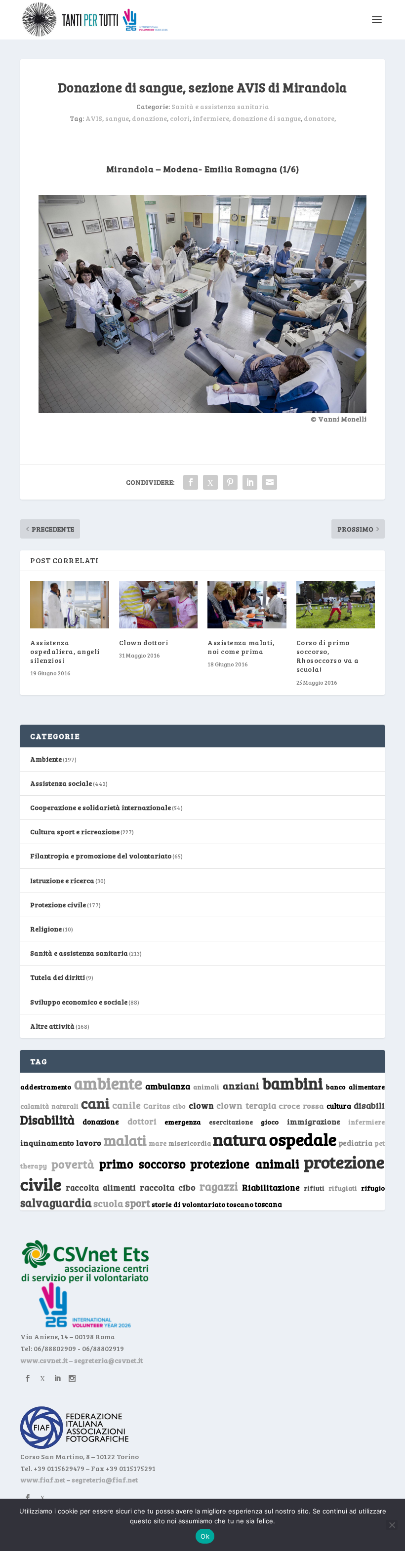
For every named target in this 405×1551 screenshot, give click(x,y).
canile (126, 1105)
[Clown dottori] (158, 604)
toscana (268, 1204)
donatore (319, 118)
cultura (338, 1106)
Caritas (156, 1106)
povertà (72, 1163)
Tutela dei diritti (57, 977)
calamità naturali (49, 1106)
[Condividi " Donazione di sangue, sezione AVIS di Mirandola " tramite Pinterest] (230, 482)
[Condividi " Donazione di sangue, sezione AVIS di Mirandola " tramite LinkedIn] (250, 482)
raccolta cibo (168, 1187)
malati (125, 1140)
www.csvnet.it (44, 1360)
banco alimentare (355, 1086)
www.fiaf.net (42, 1479)
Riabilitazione (271, 1187)
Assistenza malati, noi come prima (240, 647)
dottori (142, 1121)
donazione (149, 118)
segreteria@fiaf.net (105, 1479)
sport (137, 1203)
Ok (205, 1536)
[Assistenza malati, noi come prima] (246, 604)
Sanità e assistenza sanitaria (220, 106)
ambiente (108, 1083)
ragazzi (219, 1186)
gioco (270, 1121)
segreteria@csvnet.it (108, 1360)
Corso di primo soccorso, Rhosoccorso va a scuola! (327, 656)
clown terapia (246, 1105)
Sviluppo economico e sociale (78, 1002)
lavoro (88, 1142)
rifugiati (342, 1188)
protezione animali (244, 1164)
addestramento (45, 1086)
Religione (46, 928)
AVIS (93, 118)
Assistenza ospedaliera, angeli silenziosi (65, 651)
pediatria (355, 1143)
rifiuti (314, 1188)
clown (201, 1105)
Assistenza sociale (61, 783)
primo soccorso (142, 1164)
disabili (369, 1105)
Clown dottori (143, 642)
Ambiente (46, 759)
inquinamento (47, 1142)
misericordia (189, 1143)
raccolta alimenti (101, 1187)
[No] (392, 1525)
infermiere (211, 118)
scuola (108, 1203)
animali (206, 1086)
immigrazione (313, 1121)
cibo (179, 1106)
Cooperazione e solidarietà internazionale (100, 807)
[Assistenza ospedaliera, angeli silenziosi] (69, 604)
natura (240, 1139)
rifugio (373, 1188)
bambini (292, 1083)
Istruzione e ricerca (62, 880)
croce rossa (301, 1105)
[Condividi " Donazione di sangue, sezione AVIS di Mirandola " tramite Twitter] (210, 482)
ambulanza (167, 1086)
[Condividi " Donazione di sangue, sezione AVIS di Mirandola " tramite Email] (270, 482)
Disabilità (47, 1120)
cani (95, 1103)
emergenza (182, 1121)
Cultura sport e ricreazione (75, 831)
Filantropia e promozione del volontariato (100, 855)
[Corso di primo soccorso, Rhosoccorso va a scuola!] (335, 604)
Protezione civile (58, 904)
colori (180, 118)
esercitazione (231, 1122)
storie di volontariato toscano (202, 1204)
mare (157, 1143)
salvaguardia (56, 1202)
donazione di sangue (266, 118)
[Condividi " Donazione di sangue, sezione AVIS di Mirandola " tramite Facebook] (191, 482)
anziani (241, 1085)
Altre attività (52, 1026)
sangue (117, 118)
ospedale (302, 1139)
